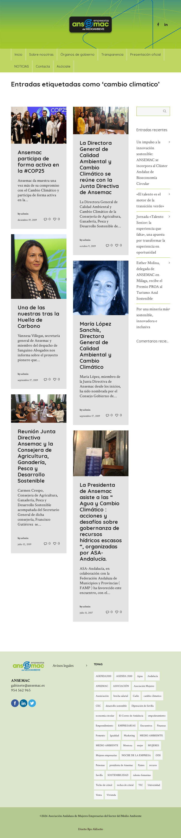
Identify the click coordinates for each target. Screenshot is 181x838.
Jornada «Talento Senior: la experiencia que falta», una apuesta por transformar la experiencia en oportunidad (150, 234)
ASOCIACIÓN (121, 686)
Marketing (129, 735)
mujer (140, 745)
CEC (98, 706)
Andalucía (152, 676)
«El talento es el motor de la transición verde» (150, 200)
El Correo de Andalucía (131, 715)
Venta (99, 795)
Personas (100, 765)
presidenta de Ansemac (121, 765)
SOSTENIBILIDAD (117, 775)
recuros (153, 765)
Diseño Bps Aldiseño (90, 829)
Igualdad (114, 735)
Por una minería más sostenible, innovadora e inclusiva (152, 318)
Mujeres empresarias (106, 755)
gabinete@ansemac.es (28, 685)
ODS (158, 755)
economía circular (105, 715)
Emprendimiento (104, 725)
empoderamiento (157, 715)
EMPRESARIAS (127, 725)
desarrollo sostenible (116, 706)
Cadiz (136, 696)
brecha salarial (120, 696)
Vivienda (111, 795)
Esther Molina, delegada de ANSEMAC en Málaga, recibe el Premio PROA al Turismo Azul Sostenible (149, 280)
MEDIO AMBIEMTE (151, 735)
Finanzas (161, 725)
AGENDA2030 (103, 676)
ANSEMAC (102, 686)
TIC (140, 785)
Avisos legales (63, 665)
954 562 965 (21, 690)
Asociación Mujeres (144, 686)
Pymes (141, 765)
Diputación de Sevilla (143, 706)
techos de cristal (125, 785)
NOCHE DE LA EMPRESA (136, 755)
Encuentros (146, 725)
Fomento (100, 735)
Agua (140, 676)
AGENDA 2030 (124, 676)
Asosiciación (102, 696)
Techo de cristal (104, 785)
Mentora (127, 745)
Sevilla (99, 775)
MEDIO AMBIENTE (107, 745)
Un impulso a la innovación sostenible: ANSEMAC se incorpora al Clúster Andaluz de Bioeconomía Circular (152, 163)
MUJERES (153, 745)
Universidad (154, 785)
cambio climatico (152, 696)
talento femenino (142, 775)
